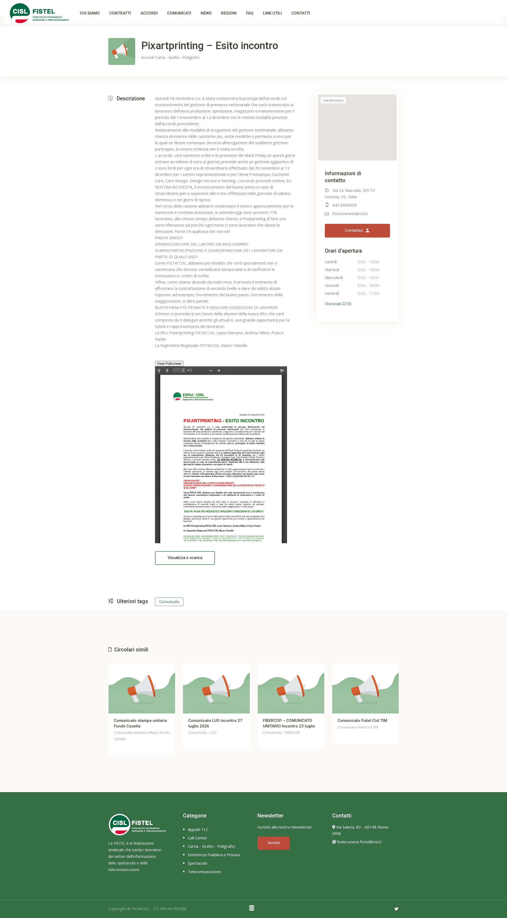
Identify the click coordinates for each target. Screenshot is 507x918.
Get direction (333, 100)
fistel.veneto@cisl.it (350, 213)
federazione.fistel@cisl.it (359, 841)
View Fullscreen (169, 364)
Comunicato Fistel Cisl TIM (362, 720)
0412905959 (344, 205)
